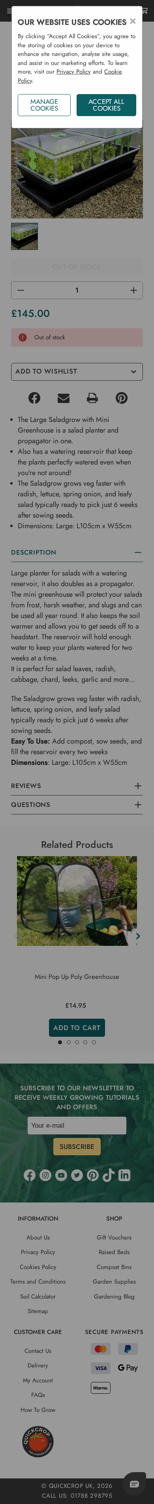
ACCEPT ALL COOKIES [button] (106, 105)
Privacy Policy (73, 71)
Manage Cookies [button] (44, 105)
